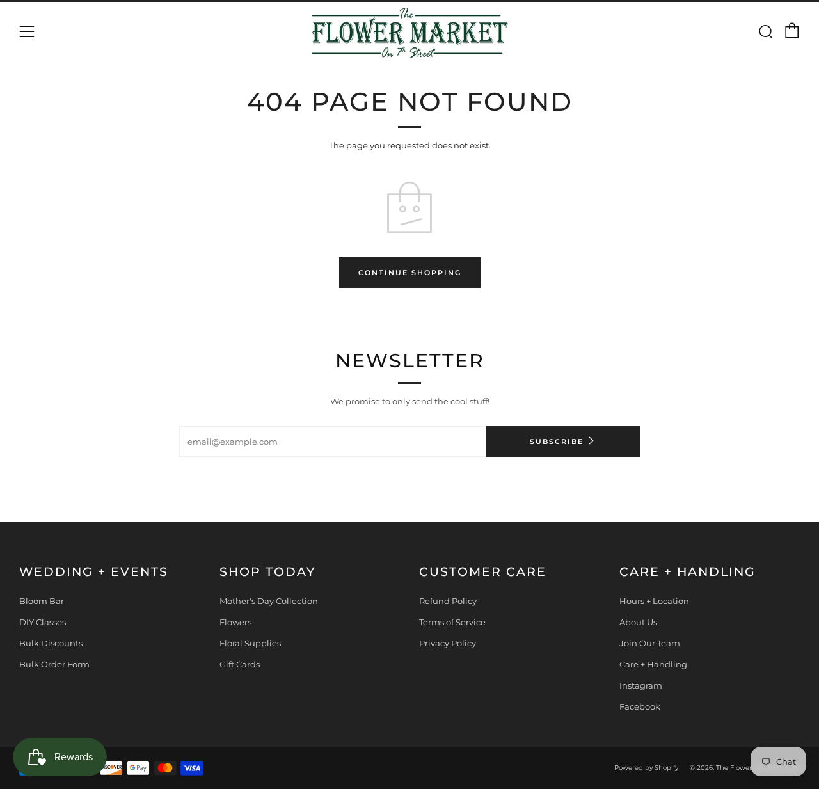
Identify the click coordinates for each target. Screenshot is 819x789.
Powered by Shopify (646, 767)
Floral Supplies (250, 643)
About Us (638, 622)
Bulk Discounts (51, 643)
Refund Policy (448, 601)
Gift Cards (239, 664)
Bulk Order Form (54, 664)
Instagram (640, 685)
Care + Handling (653, 664)
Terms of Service (452, 622)
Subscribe (557, 441)
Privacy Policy (447, 643)
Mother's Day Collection (268, 601)
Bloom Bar (41, 601)
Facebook (639, 706)
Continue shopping (409, 272)
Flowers (235, 622)
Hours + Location (654, 601)
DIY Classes (42, 622)
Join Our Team (649, 643)
